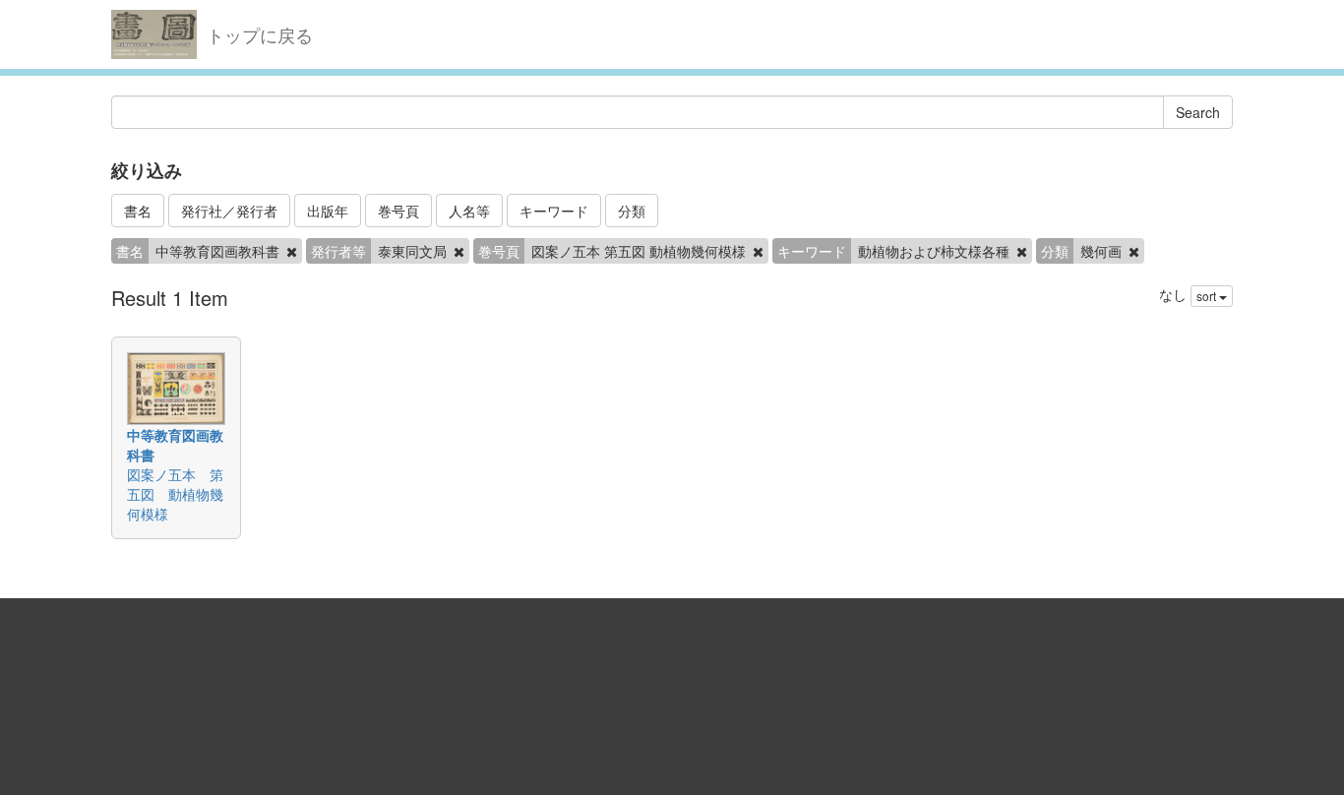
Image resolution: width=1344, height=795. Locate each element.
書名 (138, 210)
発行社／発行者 (229, 210)
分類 (631, 210)
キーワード (553, 210)
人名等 (469, 210)
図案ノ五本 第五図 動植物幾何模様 (175, 493)
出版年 (327, 210)
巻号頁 (398, 210)
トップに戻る (260, 34)
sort (1207, 295)
